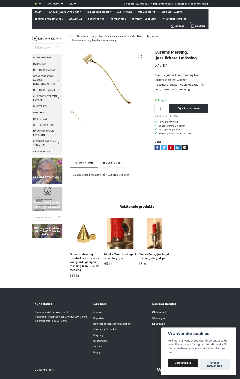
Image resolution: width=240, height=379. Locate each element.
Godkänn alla (183, 362)
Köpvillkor (99, 318)
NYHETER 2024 (40, 106)
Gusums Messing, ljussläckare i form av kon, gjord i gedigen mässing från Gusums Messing (85, 262)
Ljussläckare (154, 36)
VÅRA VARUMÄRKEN (172, 12)
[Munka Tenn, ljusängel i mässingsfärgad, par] (154, 233)
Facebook (161, 312)
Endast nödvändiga (214, 364)
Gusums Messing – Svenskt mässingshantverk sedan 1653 (109, 36)
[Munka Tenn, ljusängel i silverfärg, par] (120, 233)
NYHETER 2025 (40, 112)
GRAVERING (75, 19)
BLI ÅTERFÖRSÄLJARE (99, 12)
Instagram (160, 318)
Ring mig (98, 335)
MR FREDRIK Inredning (44, 69)
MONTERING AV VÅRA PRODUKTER (43, 133)
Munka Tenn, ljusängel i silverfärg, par (120, 256)
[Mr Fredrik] (47, 38)
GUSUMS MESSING (42, 57)
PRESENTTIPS (118, 19)
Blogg (96, 352)
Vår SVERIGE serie (41, 151)
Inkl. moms (54, 3)
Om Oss (97, 346)
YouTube (160, 323)
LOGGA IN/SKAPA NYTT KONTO (64, 12)
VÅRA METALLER (147, 12)
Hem (69, 36)
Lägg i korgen (191, 108)
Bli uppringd (100, 340)
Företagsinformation (105, 329)
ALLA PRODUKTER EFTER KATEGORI (45, 98)
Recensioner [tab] (111, 162)
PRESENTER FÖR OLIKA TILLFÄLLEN (44, 143)
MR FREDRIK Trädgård (44, 89)
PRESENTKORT (96, 19)
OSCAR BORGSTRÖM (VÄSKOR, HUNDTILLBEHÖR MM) (44, 80)
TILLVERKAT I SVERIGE (174, 19)
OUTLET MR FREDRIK (43, 124)
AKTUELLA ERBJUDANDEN (49, 19)
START (38, 12)
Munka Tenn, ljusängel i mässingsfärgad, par (154, 256)
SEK (70, 3)
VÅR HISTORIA (124, 12)
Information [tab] (83, 162)
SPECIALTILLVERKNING (144, 19)
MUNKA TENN (39, 63)
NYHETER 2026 (40, 118)
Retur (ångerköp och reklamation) (112, 323)
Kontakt (97, 312)
